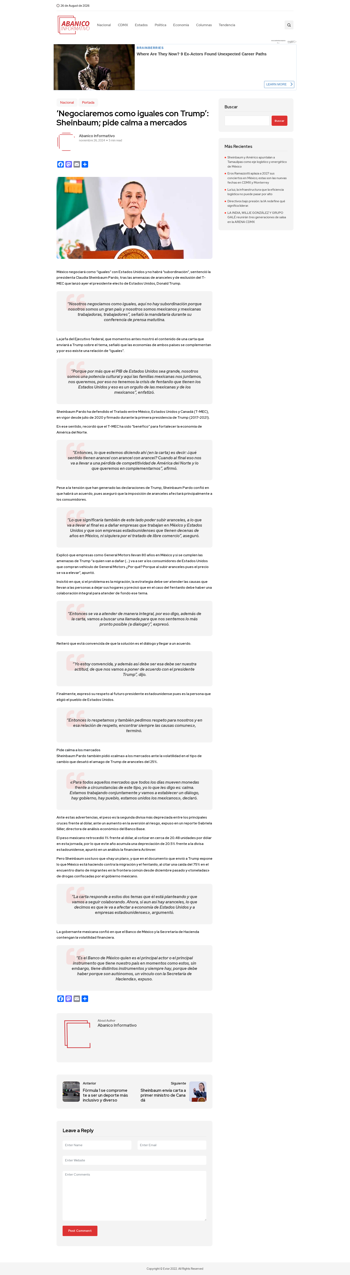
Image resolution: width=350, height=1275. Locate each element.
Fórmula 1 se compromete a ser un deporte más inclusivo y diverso (105, 1095)
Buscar (231, 107)
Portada (88, 102)
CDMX (123, 25)
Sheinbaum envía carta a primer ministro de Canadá (163, 1095)
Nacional (104, 25)
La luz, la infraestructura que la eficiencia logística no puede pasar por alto (255, 192)
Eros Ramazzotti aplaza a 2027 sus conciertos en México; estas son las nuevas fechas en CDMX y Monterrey (257, 178)
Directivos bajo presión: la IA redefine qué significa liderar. (256, 203)
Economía (181, 25)
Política (160, 25)
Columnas (204, 25)
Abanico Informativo (97, 135)
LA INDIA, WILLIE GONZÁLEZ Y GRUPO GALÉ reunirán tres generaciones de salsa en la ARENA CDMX (256, 217)
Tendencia (227, 25)
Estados (141, 25)
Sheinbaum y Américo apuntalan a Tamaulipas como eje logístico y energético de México (257, 162)
